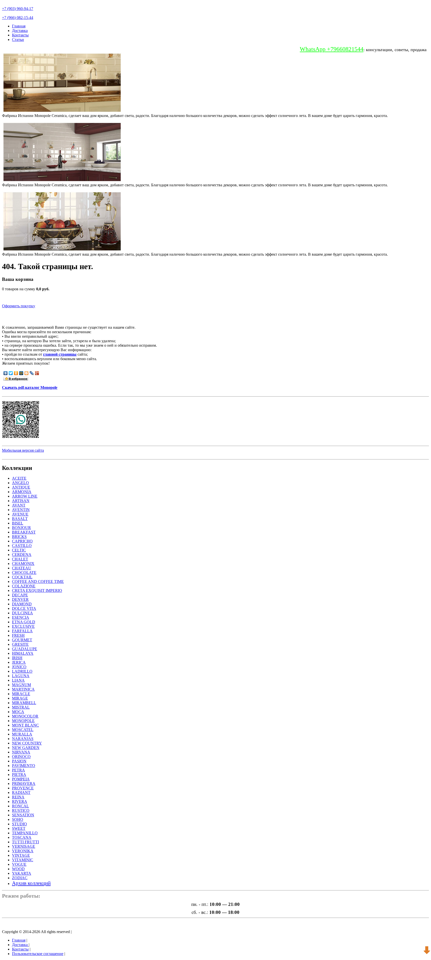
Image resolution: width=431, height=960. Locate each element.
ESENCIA (20, 617)
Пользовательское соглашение (37, 954)
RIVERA (19, 801)
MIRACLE (21, 694)
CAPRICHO (22, 541)
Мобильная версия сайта (23, 450)
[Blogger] (26, 373)
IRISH (17, 658)
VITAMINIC (22, 860)
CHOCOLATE (24, 572)
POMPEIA (21, 779)
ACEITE (19, 478)
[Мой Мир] (21, 373)
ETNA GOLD (23, 622)
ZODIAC (19, 878)
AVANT (18, 505)
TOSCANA (21, 837)
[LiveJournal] (31, 373)
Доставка (20, 30)
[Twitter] (10, 373)
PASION (19, 761)
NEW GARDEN (25, 748)
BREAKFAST (24, 532)
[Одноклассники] (16, 373)
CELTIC (19, 550)
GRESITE (20, 644)
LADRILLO (22, 671)
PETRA (18, 770)
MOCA (18, 712)
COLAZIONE (23, 586)
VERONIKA (22, 851)
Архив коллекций (31, 883)
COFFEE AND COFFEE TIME (38, 581)
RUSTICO (20, 810)
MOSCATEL (22, 730)
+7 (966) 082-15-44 (17, 17)
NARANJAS (22, 739)
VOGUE (19, 864)
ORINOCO (21, 756)
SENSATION (23, 815)
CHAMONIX (23, 563)
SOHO (17, 819)
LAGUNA (20, 676)
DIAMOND (22, 604)
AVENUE (20, 514)
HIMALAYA (22, 653)
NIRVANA (21, 752)
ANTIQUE (21, 487)
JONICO (19, 667)
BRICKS (19, 536)
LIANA (18, 680)
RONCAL (20, 806)
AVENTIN (21, 510)
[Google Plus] (37, 373)
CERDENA (21, 554)
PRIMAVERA (23, 783)
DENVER (20, 599)
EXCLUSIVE (23, 626)
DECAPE (20, 595)
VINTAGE (21, 855)
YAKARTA (21, 873)
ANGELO (20, 483)
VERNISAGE (23, 846)
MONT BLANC (25, 725)
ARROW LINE (24, 496)
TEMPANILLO (25, 833)
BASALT (20, 519)
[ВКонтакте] (5, 373)
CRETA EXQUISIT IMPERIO (37, 590)
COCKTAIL (22, 577)
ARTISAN (20, 501)
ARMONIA (21, 492)
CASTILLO (22, 545)
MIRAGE (20, 698)
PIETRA (19, 774)
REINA (18, 797)
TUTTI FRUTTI (25, 842)
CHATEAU (21, 568)
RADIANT (21, 792)
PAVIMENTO (23, 765)
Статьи (18, 39)
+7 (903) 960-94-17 (17, 8)
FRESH (18, 635)
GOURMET (22, 640)
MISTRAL (21, 707)
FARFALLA (22, 631)
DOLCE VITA (24, 608)
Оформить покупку (18, 306)
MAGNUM (21, 685)
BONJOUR (21, 528)
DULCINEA (22, 613)
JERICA (19, 662)
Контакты (20, 35)
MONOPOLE (23, 721)
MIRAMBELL (24, 703)
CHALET (20, 559)
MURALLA (22, 734)
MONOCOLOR (25, 716)
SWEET (18, 828)
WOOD (18, 869)
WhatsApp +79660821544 (331, 49)
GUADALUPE (24, 649)
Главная (18, 26)
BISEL (17, 523)
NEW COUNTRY (27, 743)
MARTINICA (23, 689)
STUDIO (19, 824)
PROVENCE (23, 788)
